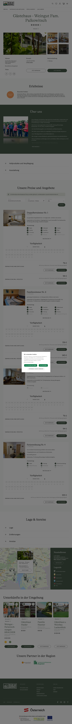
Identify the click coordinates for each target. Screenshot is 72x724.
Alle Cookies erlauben (30, 365)
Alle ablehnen (43, 365)
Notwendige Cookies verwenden (36, 368)
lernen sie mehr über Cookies (28, 362)
